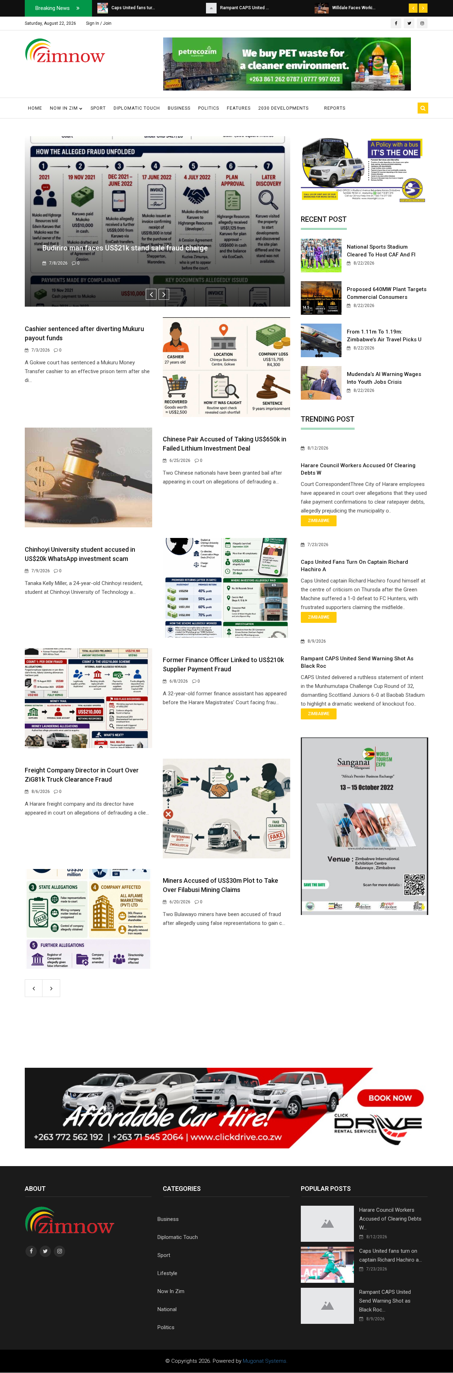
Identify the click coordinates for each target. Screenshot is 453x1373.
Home (35, 108)
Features (239, 108)
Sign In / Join (98, 23)
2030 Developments (283, 108)
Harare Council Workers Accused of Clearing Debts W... (390, 1219)
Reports (334, 108)
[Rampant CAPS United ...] (102, 8)
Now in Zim (64, 108)
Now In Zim (170, 1291)
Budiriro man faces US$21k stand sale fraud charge (125, 248)
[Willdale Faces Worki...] (213, 8)
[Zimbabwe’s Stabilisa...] (321, 8)
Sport (98, 108)
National (167, 1309)
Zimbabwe (318, 520)
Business (179, 108)
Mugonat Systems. (265, 1361)
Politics (208, 108)
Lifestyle (167, 1273)
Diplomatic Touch (137, 108)
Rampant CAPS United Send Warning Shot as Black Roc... (385, 1301)
